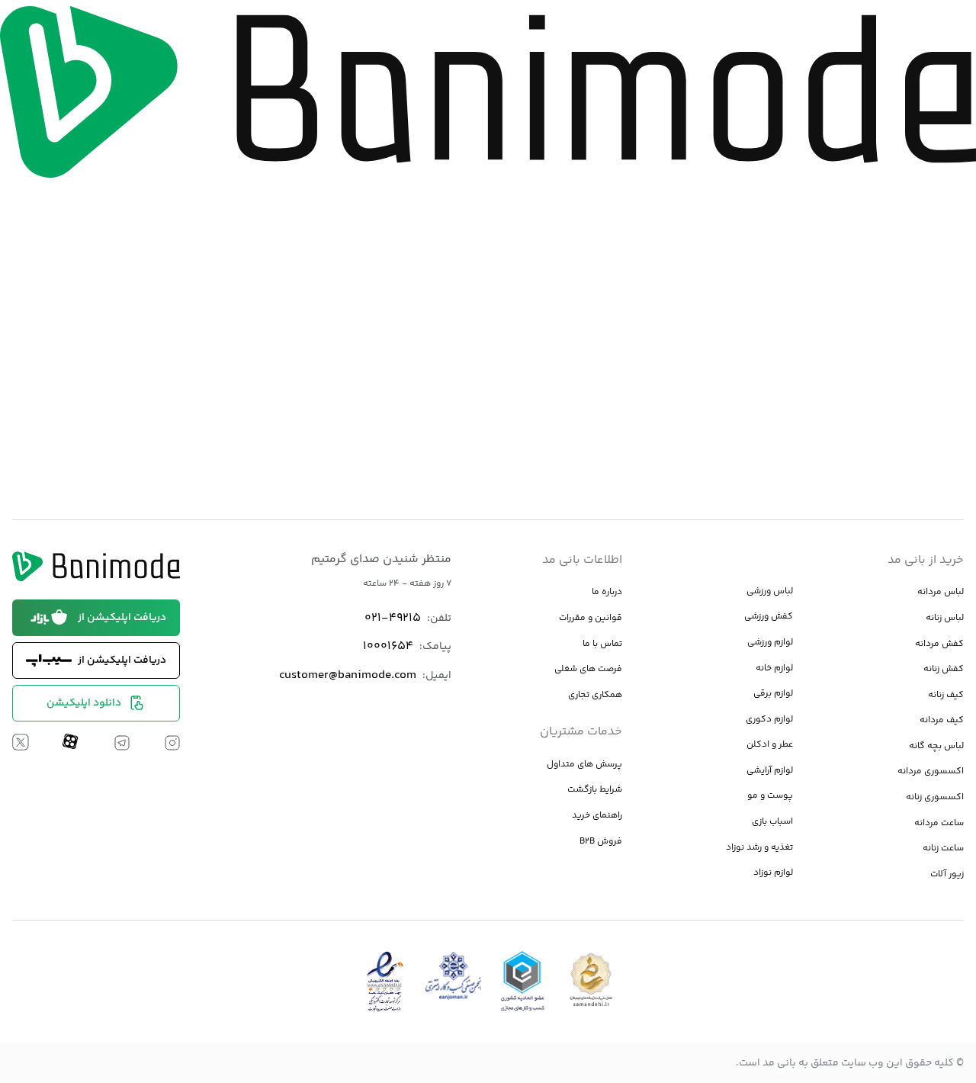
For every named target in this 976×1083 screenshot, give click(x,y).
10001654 (388, 646)
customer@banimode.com (347, 675)
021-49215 (392, 618)
